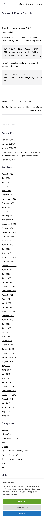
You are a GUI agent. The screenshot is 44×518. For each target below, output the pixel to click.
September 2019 (9, 357)
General (5, 430)
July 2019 (6, 366)
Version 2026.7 (8, 144)
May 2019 (6, 374)
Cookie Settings (22, 507)
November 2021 (9, 291)
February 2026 (8, 195)
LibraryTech (7, 434)
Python (5, 447)
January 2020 (8, 349)
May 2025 (6, 211)
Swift (4, 467)
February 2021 (8, 307)
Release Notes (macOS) (12, 459)
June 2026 (6, 182)
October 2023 (8, 236)
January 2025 (8, 220)
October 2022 (8, 261)
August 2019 (7, 361)
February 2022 (8, 282)
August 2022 (7, 270)
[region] (22, 498)
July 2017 (6, 411)
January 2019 (8, 382)
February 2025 (8, 215)
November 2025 (9, 199)
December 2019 (9, 353)
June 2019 (6, 370)
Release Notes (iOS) (10, 455)
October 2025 (8, 203)
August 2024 (7, 228)
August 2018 (7, 399)
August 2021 (7, 295)
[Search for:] (22, 124)
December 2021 (9, 286)
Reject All (22, 513)
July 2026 (6, 178)
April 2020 (6, 336)
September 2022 (9, 265)
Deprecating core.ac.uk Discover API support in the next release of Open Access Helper (21, 154)
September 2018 (9, 395)
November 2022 (9, 257)
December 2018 (9, 386)
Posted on (20, 28)
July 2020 (6, 324)
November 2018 (9, 391)
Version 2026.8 (8, 140)
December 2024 (9, 224)
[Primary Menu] (3, 4)
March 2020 (7, 340)
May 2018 (6, 403)
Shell (11, 32)
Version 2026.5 (8, 160)
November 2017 (9, 407)
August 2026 (7, 174)
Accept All (22, 501)
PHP (3, 442)
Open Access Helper (30, 4)
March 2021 (7, 303)
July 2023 (6, 249)
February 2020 (8, 345)
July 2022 (6, 274)
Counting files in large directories (17, 101)
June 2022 (6, 278)
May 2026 (6, 186)
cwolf (6, 28)
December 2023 (9, 232)
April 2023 (6, 253)
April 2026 (6, 191)
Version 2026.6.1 (9, 148)
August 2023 (7, 245)
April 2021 (6, 299)
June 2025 (6, 207)
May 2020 (6, 332)
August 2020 (7, 320)
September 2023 (9, 240)
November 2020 (9, 311)
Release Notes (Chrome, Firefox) (16, 451)
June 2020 (6, 328)
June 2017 (6, 416)
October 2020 (8, 316)
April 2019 (6, 378)
